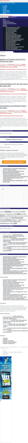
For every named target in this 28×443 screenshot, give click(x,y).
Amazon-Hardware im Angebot (13, 27)
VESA (11, 221)
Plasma (10, 217)
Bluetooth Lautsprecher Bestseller (13, 35)
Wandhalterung (4, 223)
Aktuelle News (6, 21)
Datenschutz (5, 353)
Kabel (5, 215)
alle (3, 211)
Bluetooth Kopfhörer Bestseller (13, 37)
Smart (20, 219)
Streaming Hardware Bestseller (13, 44)
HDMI (2, 216)
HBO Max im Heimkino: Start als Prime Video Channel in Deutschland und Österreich (13, 174)
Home (4, 19)
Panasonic (4, 217)
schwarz (8, 220)
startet (25, 219)
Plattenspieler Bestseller (11, 41)
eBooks (4, 9)
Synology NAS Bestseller (11, 48)
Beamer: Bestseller (10, 32)
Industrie (20, 65)
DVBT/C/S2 (5, 214)
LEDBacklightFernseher (12, 215)
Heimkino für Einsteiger (8, 22)
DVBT (1, 214)
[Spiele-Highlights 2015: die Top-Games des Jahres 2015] (13, 93)
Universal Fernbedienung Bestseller (14, 49)
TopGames (2, 91)
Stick (1, 221)
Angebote (5, 339)
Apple (16, 211)
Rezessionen (19, 217)
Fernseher (9, 214)
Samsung (2, 219)
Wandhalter (19, 221)
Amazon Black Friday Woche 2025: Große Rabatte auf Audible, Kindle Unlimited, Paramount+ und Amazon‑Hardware (15, 178)
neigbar (26, 215)
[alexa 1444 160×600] (5, 399)
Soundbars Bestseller (10, 42)
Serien (17, 219)
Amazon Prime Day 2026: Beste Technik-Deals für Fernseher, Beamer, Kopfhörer (14, 169)
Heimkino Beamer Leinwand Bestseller (15, 39)
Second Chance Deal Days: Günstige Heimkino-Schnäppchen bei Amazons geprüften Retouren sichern (15, 299)
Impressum (5, 354)
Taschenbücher (6, 10)
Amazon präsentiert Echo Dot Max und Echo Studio (15, 273)
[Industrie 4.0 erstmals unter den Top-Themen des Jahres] (13, 69)
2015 (15, 90)
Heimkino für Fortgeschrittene (10, 23)
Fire (15, 214)
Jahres (24, 65)
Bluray (24, 211)
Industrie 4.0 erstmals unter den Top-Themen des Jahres (13, 60)
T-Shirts (4, 8)
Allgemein (5, 338)
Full (22, 214)
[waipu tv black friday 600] (5, 442)
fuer (18, 214)
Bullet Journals (6, 12)
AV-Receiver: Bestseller (11, 31)
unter (7, 66)
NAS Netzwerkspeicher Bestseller (13, 40)
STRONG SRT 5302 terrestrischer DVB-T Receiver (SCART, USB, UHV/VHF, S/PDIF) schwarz (13, 236)
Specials (5, 24)
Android (13, 211)
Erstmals (16, 65)
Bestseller (5, 6)
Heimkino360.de (12, 17)
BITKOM (20, 211)
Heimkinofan (11, 64)
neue (1, 217)
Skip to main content (4, 0)
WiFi (9, 223)
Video (14, 221)
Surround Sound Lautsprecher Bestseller (15, 46)
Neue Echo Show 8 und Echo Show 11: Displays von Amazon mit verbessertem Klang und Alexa (15, 271)
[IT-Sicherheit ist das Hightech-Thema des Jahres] (11, 115)
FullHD (24, 214)
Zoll (15, 223)
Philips (7, 217)
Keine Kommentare (13, 66)
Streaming (4, 221)
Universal (8, 221)
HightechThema (17, 112)
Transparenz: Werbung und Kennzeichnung (13, 352)
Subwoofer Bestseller (10, 45)
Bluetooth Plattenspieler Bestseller (13, 36)
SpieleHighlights (23, 90)
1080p (1, 211)
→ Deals (5, 5)
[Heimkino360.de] (5, 15)
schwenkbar (13, 219)
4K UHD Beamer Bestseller (12, 28)
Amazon (8, 211)
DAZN (4, 13)
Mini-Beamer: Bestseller (11, 33)
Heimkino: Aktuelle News (9, 343)
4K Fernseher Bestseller (11, 30)
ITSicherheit (24, 112)
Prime (13, 217)
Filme (13, 214)
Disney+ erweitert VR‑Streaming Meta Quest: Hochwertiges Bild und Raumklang (13, 172)
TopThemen (3, 66)
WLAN (12, 223)
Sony (23, 219)
